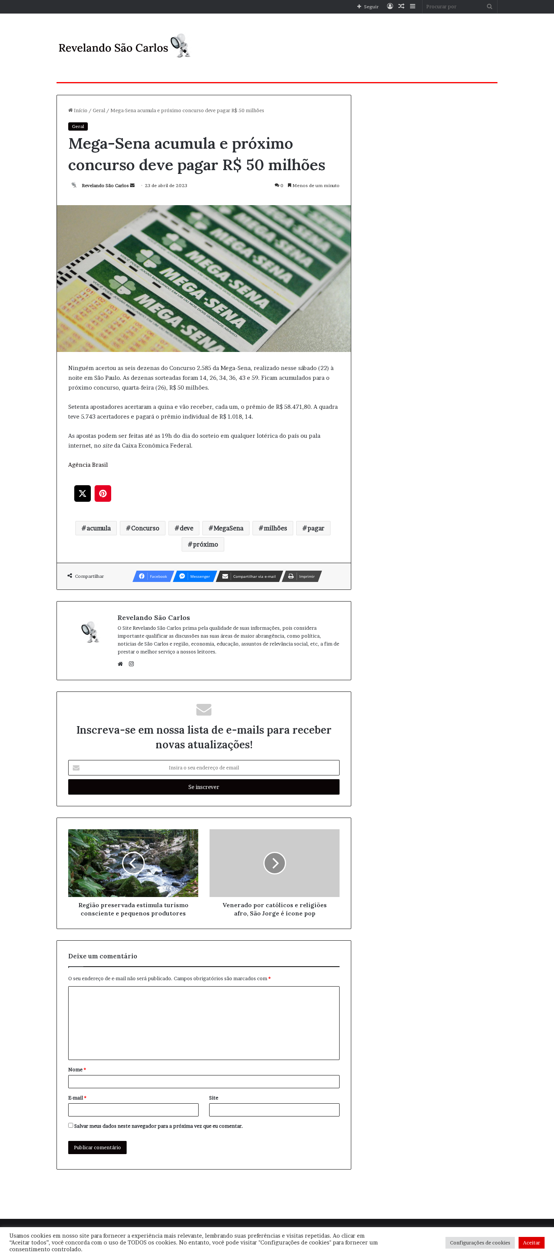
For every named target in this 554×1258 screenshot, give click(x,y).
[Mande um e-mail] (132, 185)
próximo (205, 544)
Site (213, 1098)
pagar (316, 528)
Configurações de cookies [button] (480, 1243)
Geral (99, 110)
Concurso (145, 528)
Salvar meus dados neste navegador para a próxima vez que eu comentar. (158, 1126)
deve (186, 528)
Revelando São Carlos (105, 185)
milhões (275, 528)
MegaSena (228, 528)
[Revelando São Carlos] (126, 47)
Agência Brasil (88, 464)
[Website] (122, 664)
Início (80, 110)
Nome (77, 1069)
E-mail (77, 1098)
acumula (99, 528)
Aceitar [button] (531, 1243)
